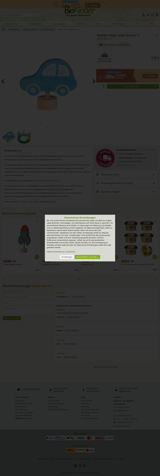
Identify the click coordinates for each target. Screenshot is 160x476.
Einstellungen (66, 257)
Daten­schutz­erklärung (55, 252)
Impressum (70, 252)
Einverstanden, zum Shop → (87, 257)
